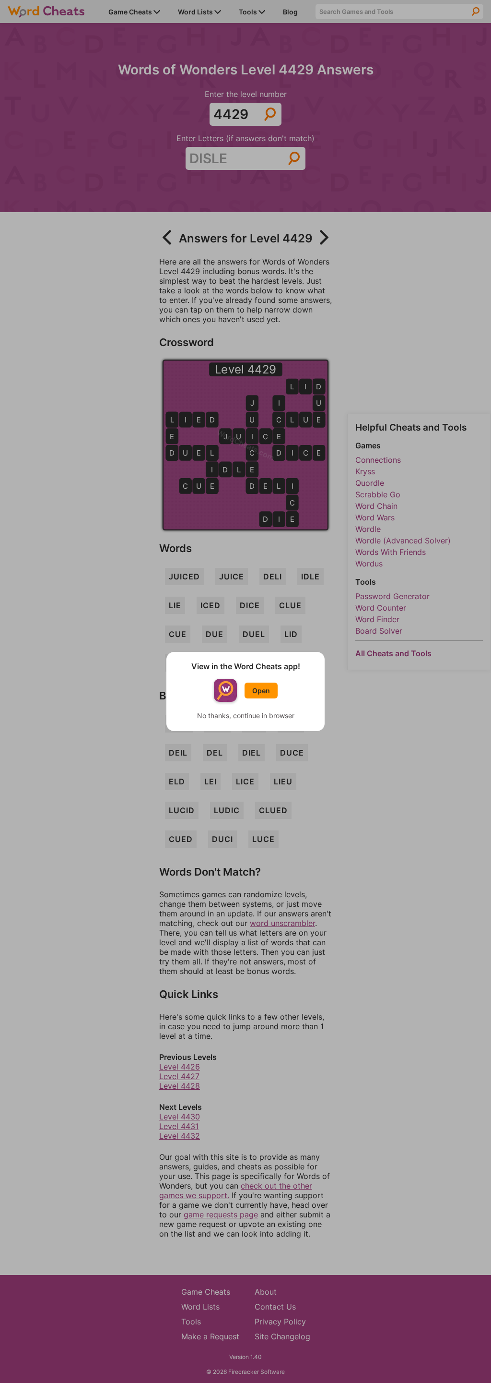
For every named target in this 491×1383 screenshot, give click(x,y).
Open (261, 690)
